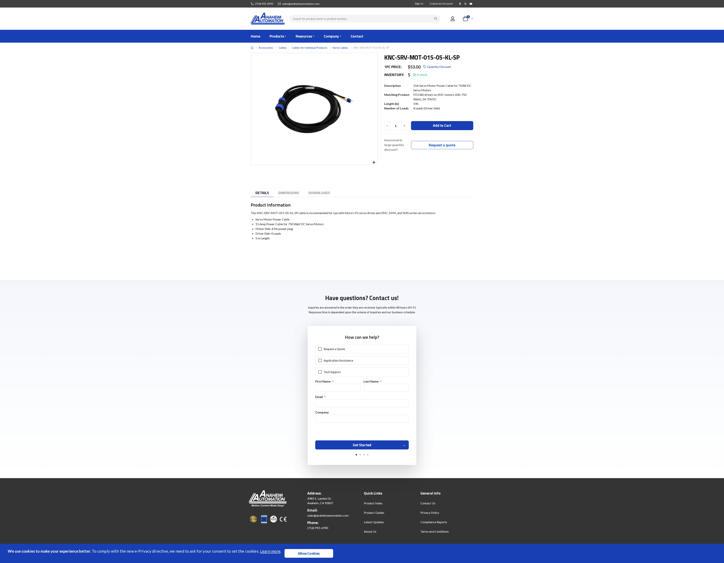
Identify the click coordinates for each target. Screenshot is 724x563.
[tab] (262, 193)
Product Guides (374, 512)
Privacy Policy (429, 512)
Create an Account (441, 3)
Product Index (373, 503)
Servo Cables (340, 47)
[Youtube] (470, 3)
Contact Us (427, 503)
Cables (282, 47)
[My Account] (452, 18)
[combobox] (364, 18)
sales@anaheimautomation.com (300, 3)
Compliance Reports (433, 522)
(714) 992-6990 (264, 3)
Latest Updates (374, 522)
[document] (362, 553)
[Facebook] (460, 3)
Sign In (419, 3)
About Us (370, 531)
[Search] (435, 18)
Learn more (270, 551)
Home (252, 47)
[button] (374, 162)
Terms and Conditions (434, 531)
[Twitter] (465, 3)
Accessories (266, 47)
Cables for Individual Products (309, 47)
